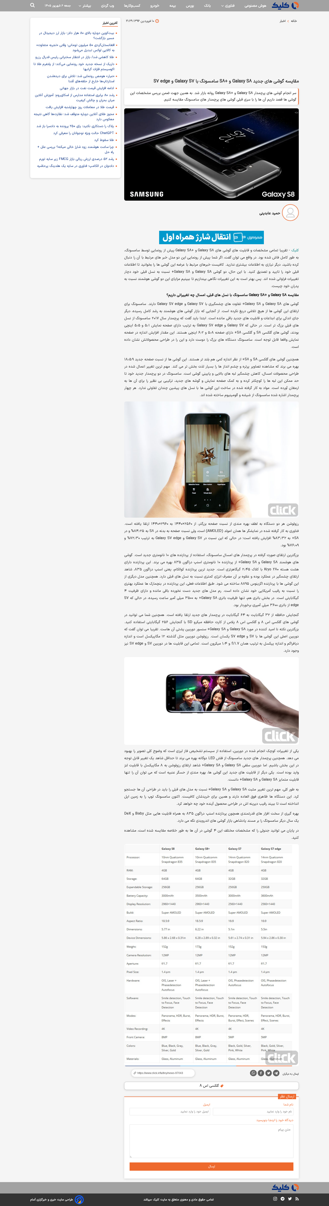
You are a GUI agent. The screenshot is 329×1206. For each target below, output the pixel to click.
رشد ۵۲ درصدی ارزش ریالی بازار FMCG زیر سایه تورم (76, 159)
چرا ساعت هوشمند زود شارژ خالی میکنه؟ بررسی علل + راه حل (75, 150)
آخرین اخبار (110, 23)
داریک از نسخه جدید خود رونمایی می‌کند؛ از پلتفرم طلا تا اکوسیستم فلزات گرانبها (74, 67)
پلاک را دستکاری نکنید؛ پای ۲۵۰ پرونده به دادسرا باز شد (75, 126)
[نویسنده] (290, 213)
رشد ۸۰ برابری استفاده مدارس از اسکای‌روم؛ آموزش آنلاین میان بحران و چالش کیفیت (75, 98)
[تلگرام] (276, 1074)
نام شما (288, 1104)
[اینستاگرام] (275, 1199)
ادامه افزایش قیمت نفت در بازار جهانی (87, 88)
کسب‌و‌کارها (132, 5)
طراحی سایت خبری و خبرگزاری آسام (51, 1200)
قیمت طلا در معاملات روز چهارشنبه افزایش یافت (80, 107)
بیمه (172, 5)
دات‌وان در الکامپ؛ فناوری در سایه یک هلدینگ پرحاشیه (75, 166)
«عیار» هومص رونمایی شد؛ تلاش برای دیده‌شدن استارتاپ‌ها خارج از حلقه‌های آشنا (80, 79)
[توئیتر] (268, 1074)
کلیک (295, 250)
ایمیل (206, 1104)
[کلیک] (285, 6)
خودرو (154, 5)
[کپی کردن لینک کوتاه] (161, 1073)
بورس (190, 5)
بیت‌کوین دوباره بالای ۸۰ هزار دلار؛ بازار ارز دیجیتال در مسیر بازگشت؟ (76, 36)
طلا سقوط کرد (104, 140)
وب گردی (107, 5)
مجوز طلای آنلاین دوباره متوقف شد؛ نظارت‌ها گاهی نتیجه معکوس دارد (74, 117)
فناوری (229, 5)
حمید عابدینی (269, 213)
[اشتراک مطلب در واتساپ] (253, 1073)
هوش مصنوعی (255, 5)
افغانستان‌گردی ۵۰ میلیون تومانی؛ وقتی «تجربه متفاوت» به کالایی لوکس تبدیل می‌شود (75, 48)
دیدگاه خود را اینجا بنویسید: (274, 1120)
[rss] (297, 1199)
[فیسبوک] (261, 1074)
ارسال (211, 1166)
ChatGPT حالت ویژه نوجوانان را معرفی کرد (83, 133)
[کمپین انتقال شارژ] (211, 237)
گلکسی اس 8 (210, 1085)
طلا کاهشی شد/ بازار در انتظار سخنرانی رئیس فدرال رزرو (74, 57)
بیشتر (86, 5)
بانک (207, 5)
